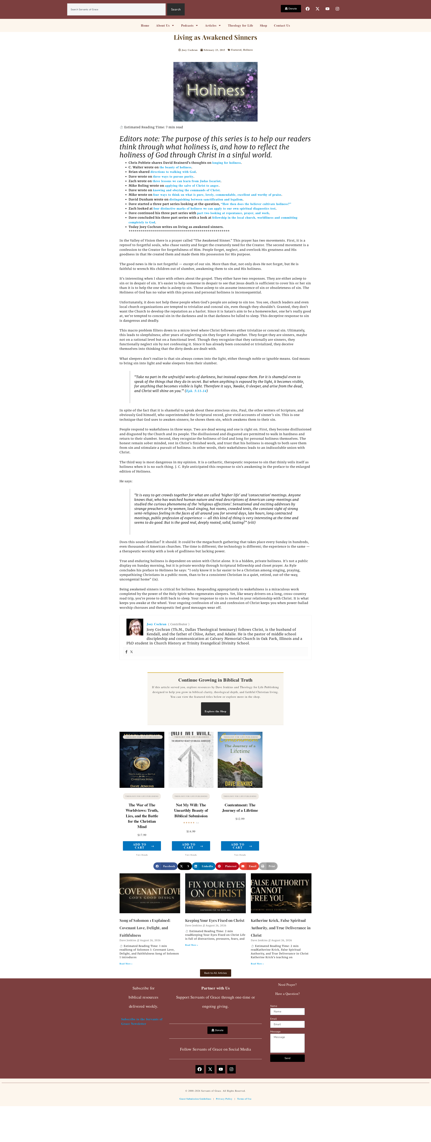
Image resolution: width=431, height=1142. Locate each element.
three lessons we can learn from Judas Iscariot (187, 181)
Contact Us (282, 25)
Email (273, 1018)
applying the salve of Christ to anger (192, 185)
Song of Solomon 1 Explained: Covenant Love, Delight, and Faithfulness (145, 928)
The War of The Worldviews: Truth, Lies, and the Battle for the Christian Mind (142, 815)
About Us (163, 25)
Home (145, 25)
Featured (236, 50)
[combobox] (116, 9)
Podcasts (187, 25)
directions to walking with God (173, 172)
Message (275, 1031)
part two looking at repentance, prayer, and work (233, 213)
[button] (165, 866)
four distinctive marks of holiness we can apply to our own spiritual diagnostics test (215, 208)
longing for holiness (226, 162)
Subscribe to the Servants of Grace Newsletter (141, 1021)
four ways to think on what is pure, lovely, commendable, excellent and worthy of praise (217, 194)
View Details (142, 854)
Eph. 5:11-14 (196, 391)
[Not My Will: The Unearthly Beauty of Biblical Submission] (191, 760)
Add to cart (143, 846)
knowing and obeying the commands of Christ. (187, 190)
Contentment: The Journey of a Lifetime (240, 807)
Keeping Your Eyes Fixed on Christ (214, 920)
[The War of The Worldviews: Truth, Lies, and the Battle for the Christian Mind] (142, 760)
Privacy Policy (224, 1098)
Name (273, 1006)
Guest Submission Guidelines (195, 1098)
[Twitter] (131, 652)
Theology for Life (240, 25)
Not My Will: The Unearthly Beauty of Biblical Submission (191, 810)
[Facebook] (126, 652)
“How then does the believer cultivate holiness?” (256, 204)
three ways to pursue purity (173, 176)
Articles (211, 25)
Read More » (126, 963)
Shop (263, 25)
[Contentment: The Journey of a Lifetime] (240, 760)
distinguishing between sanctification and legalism (206, 199)
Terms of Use (244, 1098)
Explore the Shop (215, 711)
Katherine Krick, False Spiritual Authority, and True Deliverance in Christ (280, 928)
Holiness (248, 50)
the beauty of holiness (175, 167)
